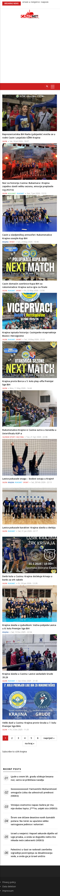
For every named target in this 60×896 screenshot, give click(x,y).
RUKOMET (20, 193)
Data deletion (9, 886)
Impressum (8, 890)
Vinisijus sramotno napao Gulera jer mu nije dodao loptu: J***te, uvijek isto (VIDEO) (34, 806)
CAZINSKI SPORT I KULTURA (13, 437)
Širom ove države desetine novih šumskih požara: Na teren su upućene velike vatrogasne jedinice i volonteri (33, 821)
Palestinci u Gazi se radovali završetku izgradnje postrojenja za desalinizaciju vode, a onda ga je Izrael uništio (31, 853)
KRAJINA (5, 242)
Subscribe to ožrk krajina (14, 751)
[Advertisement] (30, 52)
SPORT (12, 242)
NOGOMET (12, 193)
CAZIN (4, 141)
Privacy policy (9, 882)
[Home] (30, 14)
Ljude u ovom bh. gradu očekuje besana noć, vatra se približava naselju (32, 778)
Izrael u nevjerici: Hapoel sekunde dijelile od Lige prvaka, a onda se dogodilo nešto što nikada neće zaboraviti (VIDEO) (34, 837)
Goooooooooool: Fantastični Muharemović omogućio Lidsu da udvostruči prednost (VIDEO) (34, 792)
